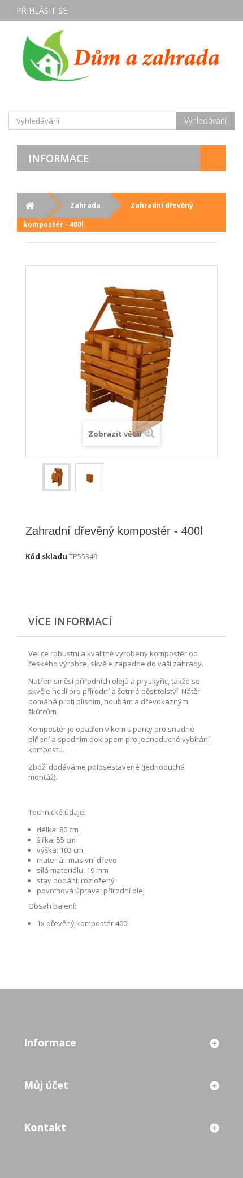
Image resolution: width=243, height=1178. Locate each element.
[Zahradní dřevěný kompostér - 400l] (56, 477)
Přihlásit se (41, 10)
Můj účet (46, 1085)
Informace (58, 158)
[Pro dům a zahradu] (121, 55)
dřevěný (60, 923)
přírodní (96, 691)
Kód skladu (46, 556)
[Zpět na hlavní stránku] (29, 205)
